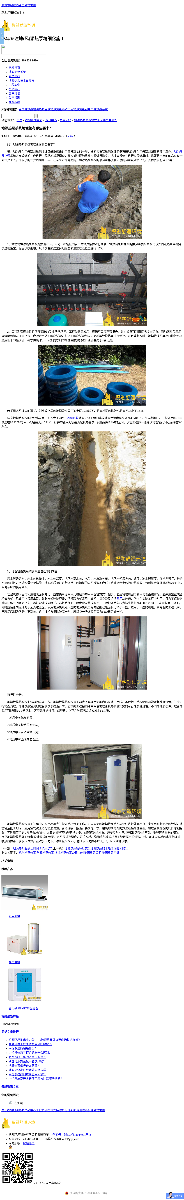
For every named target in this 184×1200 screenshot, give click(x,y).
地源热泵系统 (17, 71)
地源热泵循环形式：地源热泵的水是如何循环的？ (96, 848)
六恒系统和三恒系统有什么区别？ (30, 1052)
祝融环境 (73, 418)
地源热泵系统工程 (61, 109)
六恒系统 (14, 76)
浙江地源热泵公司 (66, 852)
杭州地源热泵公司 (89, 852)
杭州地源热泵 (27, 852)
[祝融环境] (21, 29)
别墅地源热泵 (45, 852)
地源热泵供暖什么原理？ (24, 1065)
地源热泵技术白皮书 (21, 80)
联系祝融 (14, 102)
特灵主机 (14, 962)
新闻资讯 (76, 1110)
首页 (19, 120)
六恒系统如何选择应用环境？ (27, 1074)
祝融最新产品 (10, 1016)
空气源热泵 (26, 109)
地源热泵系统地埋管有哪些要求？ (95, 120)
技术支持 (53, 1110)
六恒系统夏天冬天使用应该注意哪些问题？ (36, 1078)
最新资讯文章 (10, 1086)
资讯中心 (51, 120)
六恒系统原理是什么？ (23, 1048)
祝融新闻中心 (33, 120)
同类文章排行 (10, 1031)
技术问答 (65, 120)
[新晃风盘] (24, 912)
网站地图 (30, 5)
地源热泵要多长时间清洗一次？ (33, 848)
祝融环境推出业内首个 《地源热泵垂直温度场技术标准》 (45, 1039)
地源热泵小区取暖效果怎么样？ (29, 1070)
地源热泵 (18, 1110)
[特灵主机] (24, 958)
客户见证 (14, 93)
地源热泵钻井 (82, 109)
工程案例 (14, 84)
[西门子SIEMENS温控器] (24, 1005)
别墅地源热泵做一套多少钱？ (27, 1061)
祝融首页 (14, 67)
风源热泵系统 (99, 109)
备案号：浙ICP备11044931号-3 (71, 1134)
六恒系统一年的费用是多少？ (27, 1057)
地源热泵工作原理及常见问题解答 (30, 1044)
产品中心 (14, 89)
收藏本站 (7, 5)
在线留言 (18, 5)
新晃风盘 (14, 916)
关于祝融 (14, 97)
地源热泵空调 (41, 109)
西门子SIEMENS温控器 (23, 1008)
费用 (119, 598)
